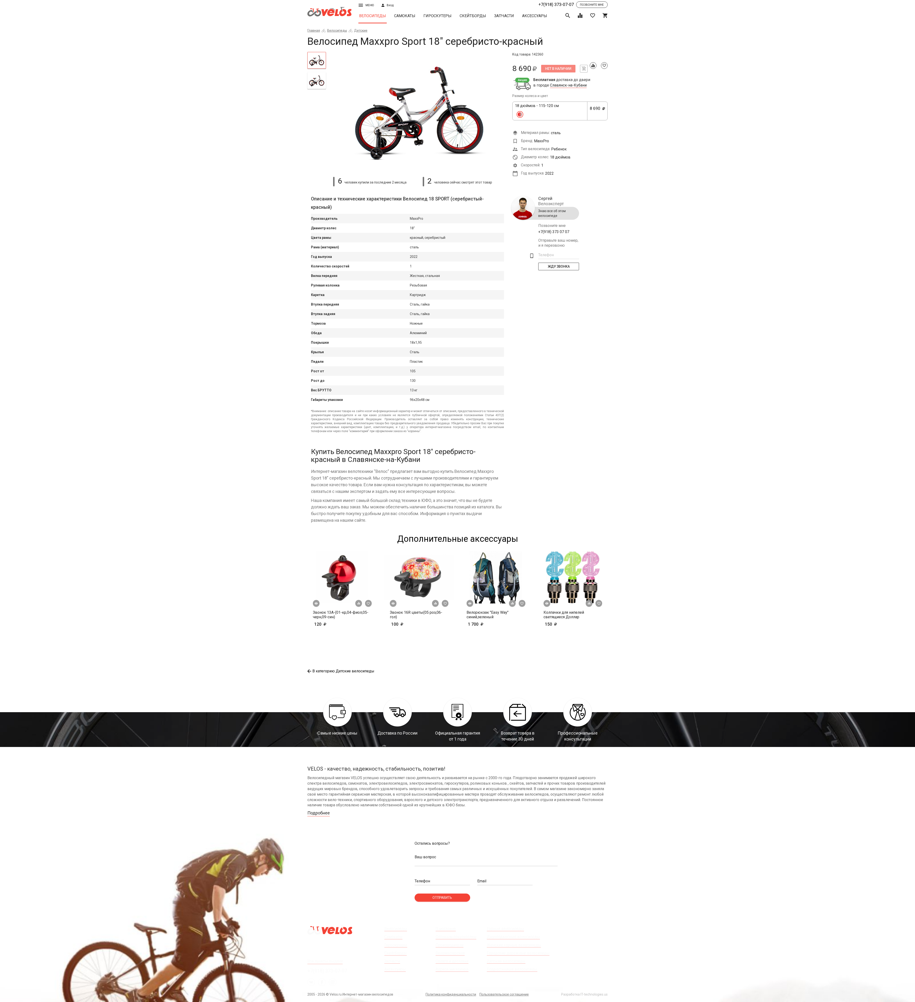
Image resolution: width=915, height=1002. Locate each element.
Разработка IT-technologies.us (584, 994)
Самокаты (404, 16)
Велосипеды (372, 16)
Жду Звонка (559, 266)
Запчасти (504, 16)
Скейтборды (473, 16)
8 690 (597, 111)
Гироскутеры (437, 16)
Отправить (442, 898)
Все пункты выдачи (325, 961)
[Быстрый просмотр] (316, 603)
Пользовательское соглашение (504, 994)
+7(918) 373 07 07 (553, 232)
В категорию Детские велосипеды (343, 671)
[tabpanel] (419, 111)
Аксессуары (534, 16)
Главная (313, 30)
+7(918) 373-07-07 (556, 4)
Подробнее (318, 812)
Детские (360, 30)
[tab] (317, 60)
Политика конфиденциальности (451, 994)
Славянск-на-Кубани (568, 85)
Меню (370, 5)
